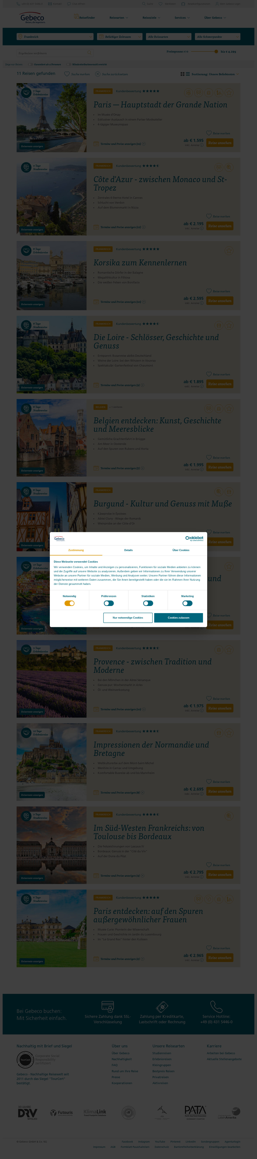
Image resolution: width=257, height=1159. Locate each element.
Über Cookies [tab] (181, 550)
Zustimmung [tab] (76, 550)
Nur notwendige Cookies (128, 617)
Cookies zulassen (178, 617)
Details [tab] (128, 550)
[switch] (109, 603)
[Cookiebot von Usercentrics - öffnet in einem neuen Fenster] (188, 538)
